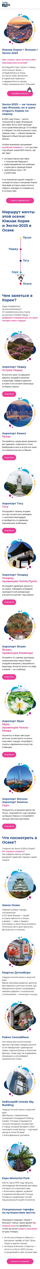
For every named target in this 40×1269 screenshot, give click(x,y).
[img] (6, 4)
